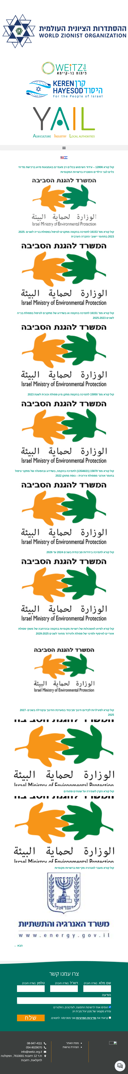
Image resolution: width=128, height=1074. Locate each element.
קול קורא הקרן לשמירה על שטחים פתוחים (89, 791)
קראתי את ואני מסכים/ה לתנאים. (79, 1018)
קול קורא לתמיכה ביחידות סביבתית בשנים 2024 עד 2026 (80, 552)
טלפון (40, 983)
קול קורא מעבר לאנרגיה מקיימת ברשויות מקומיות (84, 867)
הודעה (106, 995)
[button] (64, 147)
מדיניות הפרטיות (86, 1018)
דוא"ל (73, 983)
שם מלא (104, 983)
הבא (18, 945)
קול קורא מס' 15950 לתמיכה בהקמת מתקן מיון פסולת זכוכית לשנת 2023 (71, 394)
